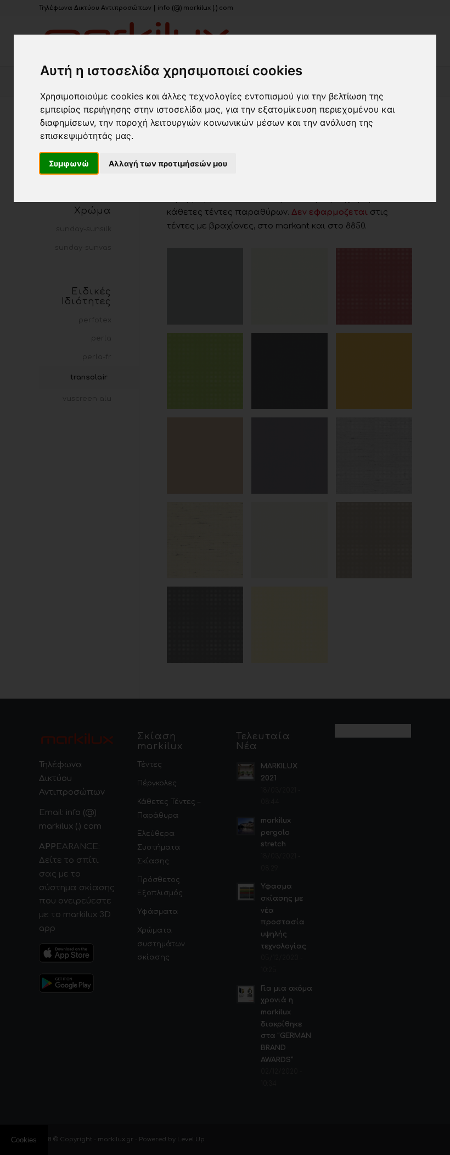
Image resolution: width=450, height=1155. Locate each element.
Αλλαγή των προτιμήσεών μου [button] (168, 163)
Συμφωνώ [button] (69, 163)
